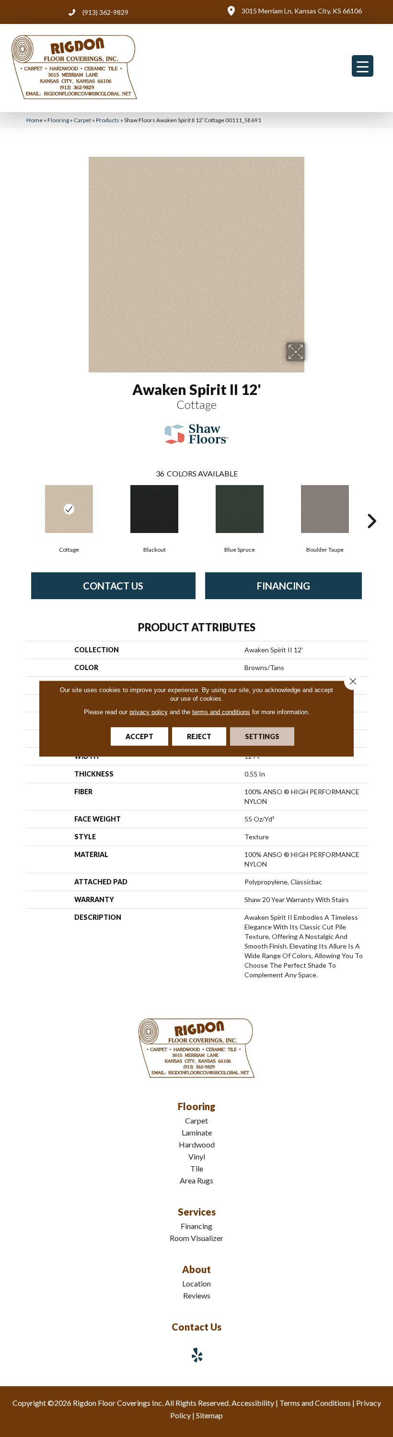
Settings (262, 736)
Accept (139, 736)
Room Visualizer (196, 1237)
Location (196, 1283)
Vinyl (196, 1156)
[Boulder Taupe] (325, 509)
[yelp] (197, 1354)
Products (107, 120)
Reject (199, 736)
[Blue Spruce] (239, 509)
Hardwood (197, 1144)
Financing (283, 585)
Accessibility (252, 1402)
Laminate (197, 1132)
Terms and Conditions (315, 1402)
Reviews (196, 1295)
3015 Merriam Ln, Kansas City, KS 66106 (302, 11)
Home (34, 120)
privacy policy (148, 712)
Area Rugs (196, 1180)
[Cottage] (69, 509)
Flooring (58, 120)
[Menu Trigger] (362, 66)
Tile (196, 1168)
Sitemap (209, 1415)
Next (371, 506)
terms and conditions (221, 712)
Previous (21, 506)
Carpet (82, 120)
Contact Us (113, 585)
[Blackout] (154, 509)
